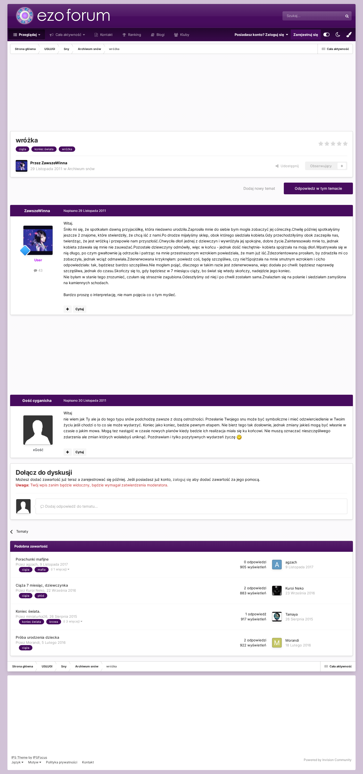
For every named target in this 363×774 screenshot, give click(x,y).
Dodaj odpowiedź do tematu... (71, 506)
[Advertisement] (107, 94)
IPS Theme (19, 757)
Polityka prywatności (61, 762)
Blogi (159, 34)
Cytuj (79, 309)
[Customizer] (326, 35)
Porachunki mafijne (32, 559)
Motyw (33, 762)
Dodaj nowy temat (259, 188)
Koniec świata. (28, 611)
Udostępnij (288, 166)
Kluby (184, 34)
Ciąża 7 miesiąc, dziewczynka (42, 585)
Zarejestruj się (305, 34)
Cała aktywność (67, 34)
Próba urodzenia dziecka (37, 637)
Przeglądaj (27, 34)
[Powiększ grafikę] (239, 437)
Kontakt (106, 34)
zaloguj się (182, 479)
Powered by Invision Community (328, 760)
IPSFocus (40, 757)
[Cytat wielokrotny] (68, 309)
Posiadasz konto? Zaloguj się (260, 34)
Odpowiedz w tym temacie (318, 188)
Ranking (134, 34)
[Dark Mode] (337, 35)
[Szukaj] (347, 15)
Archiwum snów (81, 168)
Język (16, 762)
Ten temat (327, 16)
